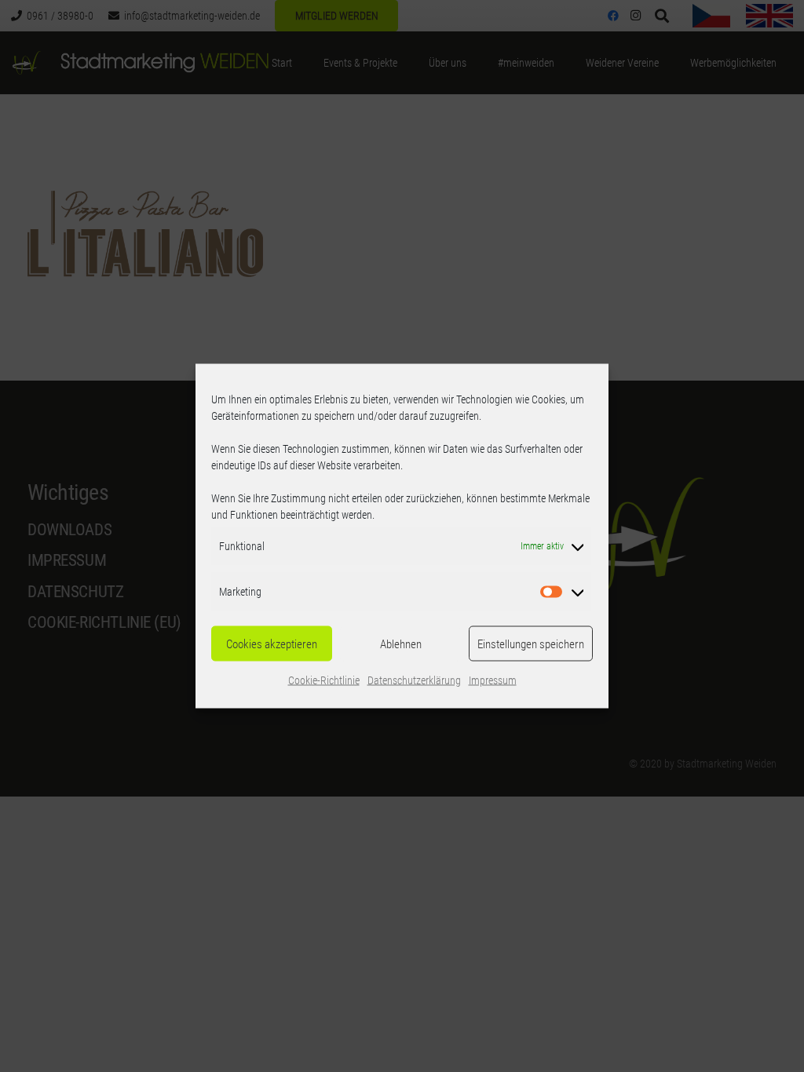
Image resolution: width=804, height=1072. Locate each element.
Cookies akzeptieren (271, 643)
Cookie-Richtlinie (324, 680)
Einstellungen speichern (530, 643)
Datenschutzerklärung (414, 680)
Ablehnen (401, 643)
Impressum (493, 680)
